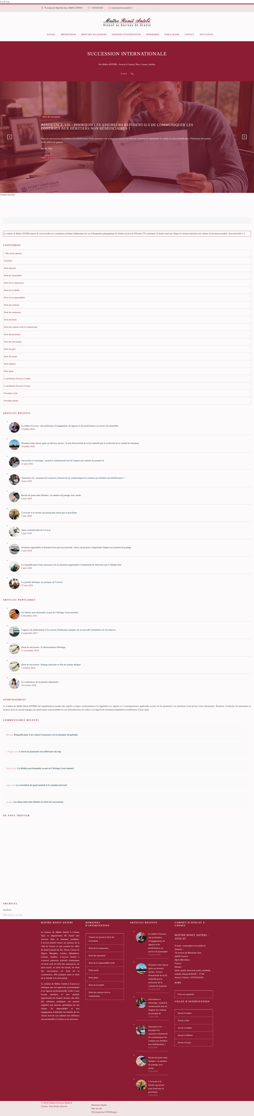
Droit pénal (93, 978)
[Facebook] (143, 9)
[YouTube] (152, 9)
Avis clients (206, 34)
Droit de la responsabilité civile (102, 963)
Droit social (93, 970)
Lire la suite (48, 156)
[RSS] (149, 9)
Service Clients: (182, 977)
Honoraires (152, 34)
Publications (172, 34)
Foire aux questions (186, 994)
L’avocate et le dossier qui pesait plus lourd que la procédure (156, 1086)
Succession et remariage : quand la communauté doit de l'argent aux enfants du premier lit (157, 1006)
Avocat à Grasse (184, 1043)
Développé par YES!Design (104, 1112)
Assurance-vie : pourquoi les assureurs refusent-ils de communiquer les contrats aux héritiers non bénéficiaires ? (158, 1035)
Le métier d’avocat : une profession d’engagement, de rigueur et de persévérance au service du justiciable (158, 943)
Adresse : (179, 949)
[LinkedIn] (145, 9)
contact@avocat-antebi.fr (121, 8)
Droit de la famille (96, 985)
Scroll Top (4, 2)
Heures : (178, 967)
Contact (189, 34)
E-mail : (178, 945)
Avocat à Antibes (185, 1028)
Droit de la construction (98, 948)
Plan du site (96, 1108)
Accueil (51, 34)
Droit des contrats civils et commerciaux (99, 994)
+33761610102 (97, 8)
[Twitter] (147, 9)
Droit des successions (94, 34)
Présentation (68, 34)
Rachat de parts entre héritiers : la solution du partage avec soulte (158, 1062)
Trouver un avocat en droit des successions (101, 939)
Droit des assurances (97, 955)
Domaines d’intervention (126, 34)
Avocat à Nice (183, 1020)
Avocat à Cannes (184, 1013)
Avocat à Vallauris (185, 1035)
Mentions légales (99, 1105)
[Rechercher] (218, 34)
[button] (9, 137)
